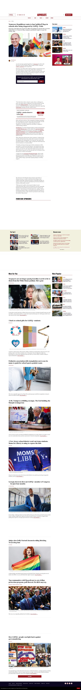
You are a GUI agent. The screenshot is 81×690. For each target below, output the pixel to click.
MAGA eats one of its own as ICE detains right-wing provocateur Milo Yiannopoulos (23, 237)
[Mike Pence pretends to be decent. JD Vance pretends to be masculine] (57, 29)
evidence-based (19, 134)
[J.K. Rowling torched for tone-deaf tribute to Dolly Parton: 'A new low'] (57, 279)
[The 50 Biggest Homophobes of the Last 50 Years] (14, 247)
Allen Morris (10, 641)
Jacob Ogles (10, 445)
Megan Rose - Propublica (12, 584)
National (64, 34)
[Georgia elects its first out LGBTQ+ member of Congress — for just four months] (30, 499)
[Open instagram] (24, 15)
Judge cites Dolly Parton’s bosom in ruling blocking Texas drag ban (27, 541)
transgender (18, 107)
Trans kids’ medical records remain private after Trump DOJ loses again (67, 314)
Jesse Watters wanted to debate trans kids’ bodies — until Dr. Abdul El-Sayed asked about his (45, 242)
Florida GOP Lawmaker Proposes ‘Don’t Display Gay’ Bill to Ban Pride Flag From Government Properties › (61, 244)
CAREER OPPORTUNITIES (19, 683)
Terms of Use (25, 688)
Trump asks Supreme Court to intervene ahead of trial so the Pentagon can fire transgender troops (45, 237)
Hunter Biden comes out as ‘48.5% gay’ (67, 51)
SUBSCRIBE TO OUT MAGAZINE (11, 15)
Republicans (18, 127)
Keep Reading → (23, 315)
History (47, 18)
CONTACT (10, 683)
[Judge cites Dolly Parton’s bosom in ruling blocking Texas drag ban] (30, 558)
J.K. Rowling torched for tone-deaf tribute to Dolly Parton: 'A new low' (67, 281)
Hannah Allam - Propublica (19, 584)
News (35, 18)
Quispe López (10, 322)
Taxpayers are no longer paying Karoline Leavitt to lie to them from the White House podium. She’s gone (29, 280)
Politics (29, 18)
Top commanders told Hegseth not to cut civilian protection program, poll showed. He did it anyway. (28, 581)
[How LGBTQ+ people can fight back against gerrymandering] (30, 654)
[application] (62, 60)
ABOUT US (13, 683)
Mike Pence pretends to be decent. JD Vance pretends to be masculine (67, 31)
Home (9, 21)
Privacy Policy (18, 688)
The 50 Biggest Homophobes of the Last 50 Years (24, 248)
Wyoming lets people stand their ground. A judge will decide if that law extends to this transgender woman (67, 45)
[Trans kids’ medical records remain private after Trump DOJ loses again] (57, 313)
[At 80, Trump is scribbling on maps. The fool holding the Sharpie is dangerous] (30, 418)
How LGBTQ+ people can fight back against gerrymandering (25, 638)
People (64, 277)
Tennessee (36, 64)
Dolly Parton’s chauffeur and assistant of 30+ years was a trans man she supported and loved (67, 288)
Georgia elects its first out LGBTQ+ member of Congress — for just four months (29, 483)
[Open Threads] (22, 15)
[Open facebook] (18, 15)
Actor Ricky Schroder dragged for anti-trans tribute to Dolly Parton (67, 300)
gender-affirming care (22, 129)
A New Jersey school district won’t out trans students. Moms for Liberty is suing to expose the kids (28, 442)
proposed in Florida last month (30, 153)
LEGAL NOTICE (47, 683)
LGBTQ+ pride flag (20, 66)
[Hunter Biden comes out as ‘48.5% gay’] (57, 49)
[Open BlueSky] (20, 15)
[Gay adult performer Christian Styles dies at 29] (57, 292)
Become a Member (40, 113)
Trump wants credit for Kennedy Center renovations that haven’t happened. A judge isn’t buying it (67, 38)
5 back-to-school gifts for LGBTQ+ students (25, 320)
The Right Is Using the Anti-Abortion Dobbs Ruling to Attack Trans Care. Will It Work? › (61, 241)
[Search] (63, 14)
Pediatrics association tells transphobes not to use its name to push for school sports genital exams (28, 362)
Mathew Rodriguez (11, 365)
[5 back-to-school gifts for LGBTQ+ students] (30, 336)
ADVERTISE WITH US (25, 683)
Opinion (52, 18)
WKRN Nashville (24, 104)
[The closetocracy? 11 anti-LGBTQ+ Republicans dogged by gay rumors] (14, 242)
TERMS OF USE (43, 683)
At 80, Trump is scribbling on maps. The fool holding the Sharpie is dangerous (29, 402)
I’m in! (41, 81)
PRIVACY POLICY (31, 683)
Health (41, 18)
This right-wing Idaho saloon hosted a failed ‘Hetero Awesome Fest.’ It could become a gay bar (67, 308)
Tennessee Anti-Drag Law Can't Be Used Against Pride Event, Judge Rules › (61, 235)
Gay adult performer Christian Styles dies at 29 (67, 294)
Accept (78, 688)
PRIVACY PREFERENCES (37, 683)
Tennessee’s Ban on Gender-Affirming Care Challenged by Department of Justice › (60, 238)
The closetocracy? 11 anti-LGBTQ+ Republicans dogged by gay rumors (24, 242)
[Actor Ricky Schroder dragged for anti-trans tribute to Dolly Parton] (57, 299)
